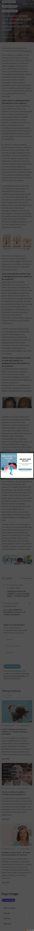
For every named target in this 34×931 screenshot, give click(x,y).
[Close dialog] (1, 454)
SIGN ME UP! (25, 469)
